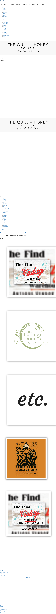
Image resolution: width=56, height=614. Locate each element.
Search (1, 60)
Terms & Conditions (28, 577)
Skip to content (2, 0)
